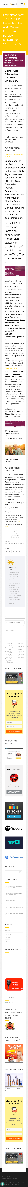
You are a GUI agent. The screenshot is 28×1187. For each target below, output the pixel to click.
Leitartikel (7, 937)
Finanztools (8, 934)
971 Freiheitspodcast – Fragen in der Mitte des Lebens (14, 914)
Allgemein (21, 44)
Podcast (7, 941)
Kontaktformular (11, 368)
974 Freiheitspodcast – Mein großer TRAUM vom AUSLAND (13, 894)
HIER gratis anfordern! (14, 731)
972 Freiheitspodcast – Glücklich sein (14, 907)
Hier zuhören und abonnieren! (14, 791)
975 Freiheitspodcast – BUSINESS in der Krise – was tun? (13, 887)
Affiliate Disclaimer (8, 1184)
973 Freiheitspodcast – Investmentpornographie (11, 901)
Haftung (17, 1184)
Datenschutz (20, 1182)
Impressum (12, 1182)
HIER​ (6, 526)
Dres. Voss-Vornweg (10, 44)
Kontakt (5, 1182)
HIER (6, 502)
